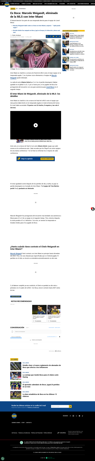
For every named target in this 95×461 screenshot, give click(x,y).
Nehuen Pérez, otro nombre (57, 1)
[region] (35, 339)
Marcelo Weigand (15, 254)
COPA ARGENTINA (71, 3)
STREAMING (62, 3)
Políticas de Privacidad (37, 433)
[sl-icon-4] (79, 416)
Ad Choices (14, 433)
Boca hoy (9, 1)
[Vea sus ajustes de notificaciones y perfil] (59, 336)
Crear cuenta (57, 327)
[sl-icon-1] (70, 416)
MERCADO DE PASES (37, 3)
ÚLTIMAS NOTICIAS (14, 3)
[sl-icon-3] (76, 416)
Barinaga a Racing (28, 1)
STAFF (23, 422)
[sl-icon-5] (82, 416)
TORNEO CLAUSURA (26, 3)
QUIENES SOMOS (16, 422)
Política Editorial (48, 433)
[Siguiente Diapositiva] (60, 314)
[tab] (16, 337)
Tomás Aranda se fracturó (18, 1)
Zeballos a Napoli (46, 1)
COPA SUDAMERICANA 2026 (50, 3)
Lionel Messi (50, 87)
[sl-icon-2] (73, 416)
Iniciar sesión (51, 327)
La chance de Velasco (38, 1)
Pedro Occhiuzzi (16, 35)
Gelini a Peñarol (66, 1)
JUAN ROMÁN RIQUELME (83, 3)
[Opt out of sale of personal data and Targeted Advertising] (2, 458)
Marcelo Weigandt (15, 296)
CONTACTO (29, 422)
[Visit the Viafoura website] (58, 351)
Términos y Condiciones (33, 407)
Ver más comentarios (47, 158)
